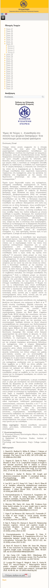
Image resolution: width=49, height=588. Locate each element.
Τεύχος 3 (11, 50)
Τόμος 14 (9, 86)
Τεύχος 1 (11, 46)
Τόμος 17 (9, 80)
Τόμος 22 (9, 69)
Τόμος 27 (9, 59)
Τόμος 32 (9, 37)
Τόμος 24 (9, 65)
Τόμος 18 (9, 78)
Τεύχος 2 (11, 48)
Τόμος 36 (9, 31)
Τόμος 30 (9, 44)
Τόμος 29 (9, 54)
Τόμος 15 (9, 84)
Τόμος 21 (9, 71)
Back (4, 580)
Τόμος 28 (9, 56)
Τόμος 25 (9, 63)
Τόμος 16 (9, 82)
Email (14, 143)
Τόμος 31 (9, 42)
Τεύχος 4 (11, 52)
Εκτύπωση (7, 143)
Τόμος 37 (9, 29)
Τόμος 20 (9, 73)
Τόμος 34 (9, 35)
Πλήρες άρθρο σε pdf (15, 575)
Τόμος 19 (9, 76)
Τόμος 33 (9, 39)
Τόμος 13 (9, 88)
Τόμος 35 (9, 33)
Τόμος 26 (9, 61)
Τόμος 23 (9, 67)
